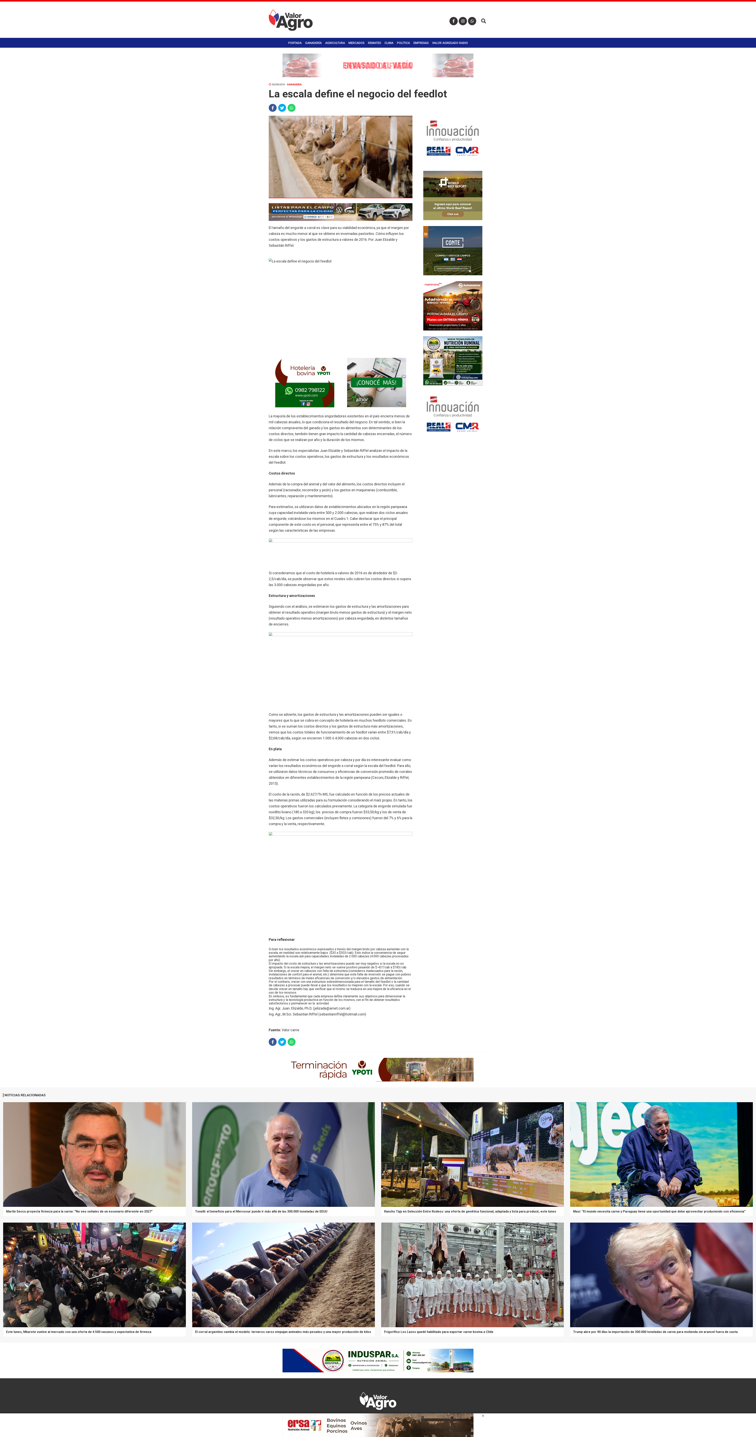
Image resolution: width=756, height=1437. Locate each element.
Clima (388, 43)
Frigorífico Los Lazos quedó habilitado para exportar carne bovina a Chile (438, 1332)
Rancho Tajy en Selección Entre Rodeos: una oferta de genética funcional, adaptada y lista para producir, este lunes (470, 1211)
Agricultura (335, 43)
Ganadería (313, 43)
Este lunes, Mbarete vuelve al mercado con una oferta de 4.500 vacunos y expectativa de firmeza (78, 1332)
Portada (295, 43)
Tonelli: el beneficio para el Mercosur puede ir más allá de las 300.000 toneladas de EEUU (261, 1211)
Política (403, 43)
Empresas (421, 43)
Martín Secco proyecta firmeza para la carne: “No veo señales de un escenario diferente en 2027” (79, 1211)
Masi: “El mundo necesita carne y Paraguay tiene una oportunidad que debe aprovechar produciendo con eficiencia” (659, 1211)
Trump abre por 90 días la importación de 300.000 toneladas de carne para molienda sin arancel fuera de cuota (655, 1332)
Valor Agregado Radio (450, 43)
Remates (374, 43)
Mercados (356, 43)
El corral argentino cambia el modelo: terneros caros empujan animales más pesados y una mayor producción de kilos (283, 1332)
